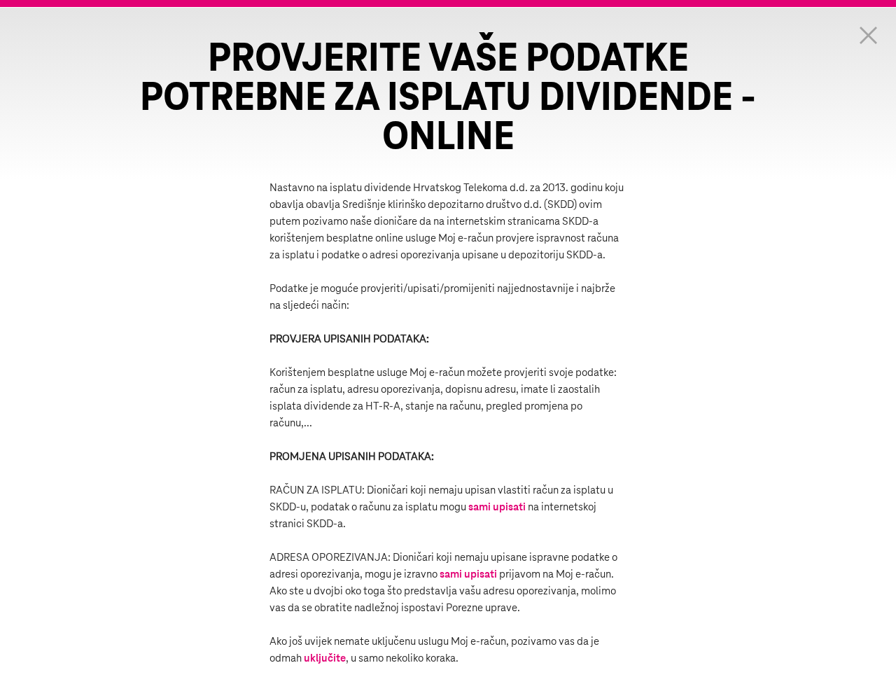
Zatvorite (868, 35)
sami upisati (497, 507)
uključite (325, 658)
